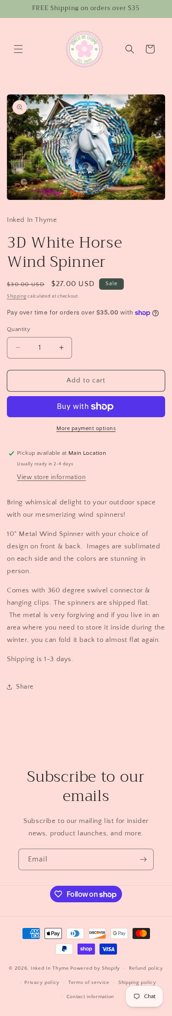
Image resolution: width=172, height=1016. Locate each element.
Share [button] (24, 686)
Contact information (90, 996)
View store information (51, 477)
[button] (18, 49)
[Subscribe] (143, 859)
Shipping (17, 296)
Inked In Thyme (50, 968)
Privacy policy (42, 982)
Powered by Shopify (95, 968)
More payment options (86, 428)
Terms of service (89, 982)
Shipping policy (137, 982)
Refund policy (146, 968)
